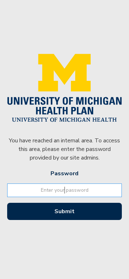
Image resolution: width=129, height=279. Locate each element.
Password (64, 173)
